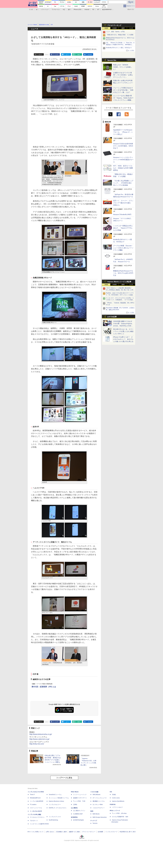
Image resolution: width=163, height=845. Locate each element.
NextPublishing (53, 820)
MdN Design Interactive (100, 817)
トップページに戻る (64, 778)
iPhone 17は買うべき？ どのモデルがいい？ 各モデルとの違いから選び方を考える (123, 339)
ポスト (40, 54)
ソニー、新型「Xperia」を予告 (115, 31)
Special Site (111, 60)
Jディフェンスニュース (100, 798)
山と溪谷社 (74, 808)
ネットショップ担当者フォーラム (59, 798)
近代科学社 (74, 817)
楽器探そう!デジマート (80, 798)
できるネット (34, 820)
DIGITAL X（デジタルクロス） (58, 808)
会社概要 (100, 832)
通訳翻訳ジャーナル (99, 801)
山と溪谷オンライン (79, 810)
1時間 (106, 28)
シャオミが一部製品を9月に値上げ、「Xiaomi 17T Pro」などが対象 (123, 228)
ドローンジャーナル (36, 808)
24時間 (114, 28)
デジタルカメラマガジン (37, 817)
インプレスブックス (55, 816)
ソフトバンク (45, 9)
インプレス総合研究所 (36, 801)
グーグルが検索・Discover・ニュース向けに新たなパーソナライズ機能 (123, 248)
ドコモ (31, 9)
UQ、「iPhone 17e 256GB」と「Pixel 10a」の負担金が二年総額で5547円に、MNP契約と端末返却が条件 (120, 44)
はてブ (67, 54)
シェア (56, 54)
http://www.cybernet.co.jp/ (39, 739)
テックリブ (93, 820)
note (78, 54)
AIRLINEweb (96, 794)
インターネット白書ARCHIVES (39, 824)
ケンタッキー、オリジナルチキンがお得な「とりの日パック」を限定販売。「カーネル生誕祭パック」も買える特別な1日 (120, 299)
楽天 (69, 9)
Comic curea (116, 798)
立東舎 (75, 804)
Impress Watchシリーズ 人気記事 (119, 281)
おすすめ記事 (112, 317)
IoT (98, 9)
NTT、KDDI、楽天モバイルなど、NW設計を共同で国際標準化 (123, 168)
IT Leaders (33, 804)
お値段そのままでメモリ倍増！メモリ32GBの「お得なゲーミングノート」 (123, 75)
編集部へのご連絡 (74, 832)
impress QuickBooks (118, 801)
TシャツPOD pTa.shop (119, 813)
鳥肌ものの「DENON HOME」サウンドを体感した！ (122, 67)
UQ (64, 9)
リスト (47, 54)
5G (93, 9)
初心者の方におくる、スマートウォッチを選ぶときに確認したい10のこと (123, 331)
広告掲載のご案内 (61, 832)
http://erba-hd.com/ (36, 744)
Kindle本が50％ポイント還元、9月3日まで (119, 47)
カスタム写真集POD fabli (120, 816)
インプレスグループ (111, 832)
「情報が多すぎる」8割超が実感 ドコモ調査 (119, 35)
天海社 (114, 794)
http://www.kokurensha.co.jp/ (40, 734)
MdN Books (96, 814)
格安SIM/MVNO (107, 9)
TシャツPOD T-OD (79, 801)
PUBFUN (112, 804)
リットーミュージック (79, 794)
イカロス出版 (94, 792)
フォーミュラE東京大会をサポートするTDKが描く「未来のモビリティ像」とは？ (123, 90)
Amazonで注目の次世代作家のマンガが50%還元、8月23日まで (123, 146)
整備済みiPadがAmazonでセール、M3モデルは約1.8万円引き (123, 273)
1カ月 (131, 28)
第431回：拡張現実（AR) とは (44, 687)
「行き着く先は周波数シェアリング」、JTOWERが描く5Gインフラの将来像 (123, 183)
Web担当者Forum (35, 798)
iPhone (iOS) (77, 9)
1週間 (123, 28)
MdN (91, 811)
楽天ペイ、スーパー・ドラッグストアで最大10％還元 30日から (123, 203)
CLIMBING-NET (78, 814)
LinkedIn (89, 54)
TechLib (95, 823)
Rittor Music (75, 792)
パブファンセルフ (117, 807)
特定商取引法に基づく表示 (128, 832)
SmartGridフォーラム (55, 794)
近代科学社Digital (78, 820)
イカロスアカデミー (99, 808)
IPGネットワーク (115, 810)
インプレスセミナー (55, 804)
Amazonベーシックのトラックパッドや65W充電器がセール (123, 160)
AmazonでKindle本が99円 (122, 214)
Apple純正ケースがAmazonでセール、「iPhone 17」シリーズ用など (123, 132)
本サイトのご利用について (35, 832)
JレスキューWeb (98, 804)
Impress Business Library (56, 801)
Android (86, 9)
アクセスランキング (114, 25)
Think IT (32, 794)
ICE (111, 792)
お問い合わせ (50, 832)
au (36, 9)
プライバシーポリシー (88, 832)
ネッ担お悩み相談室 (36, 811)
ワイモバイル (56, 9)
